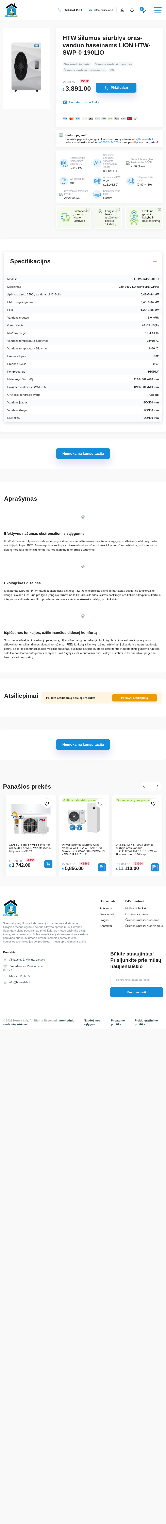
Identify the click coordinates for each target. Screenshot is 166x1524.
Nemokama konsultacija (83, 454)
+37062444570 (109, 142)
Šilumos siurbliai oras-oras (113, 64)
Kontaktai (106, 925)
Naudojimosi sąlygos (92, 1022)
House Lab (107, 901)
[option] (84, 835)
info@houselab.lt (103, 10)
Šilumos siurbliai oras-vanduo (84, 70)
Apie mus (106, 908)
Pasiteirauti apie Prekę (84, 102)
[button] (145, 786)
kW (112, 70)
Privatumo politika (118, 1022)
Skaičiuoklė (107, 914)
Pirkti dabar (119, 87)
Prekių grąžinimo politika (146, 1022)
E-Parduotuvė (134, 901)
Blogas (104, 920)
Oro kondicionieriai (77, 64)
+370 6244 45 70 (72, 10)
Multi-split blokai (135, 908)
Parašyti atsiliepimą (134, 697)
